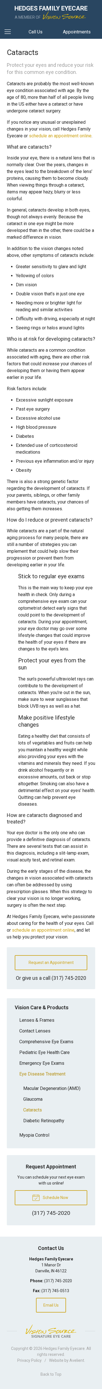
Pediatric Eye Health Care (44, 1052)
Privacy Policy (29, 1360)
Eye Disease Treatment (42, 1074)
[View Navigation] (9, 32)
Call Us (35, 32)
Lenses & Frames (36, 1020)
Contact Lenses (34, 1031)
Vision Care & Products (42, 1007)
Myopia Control (34, 1135)
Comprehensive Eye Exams (46, 1041)
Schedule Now (55, 1197)
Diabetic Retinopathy (43, 1120)
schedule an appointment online (60, 135)
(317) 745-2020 (69, 978)
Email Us (51, 1305)
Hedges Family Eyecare (64, 1348)
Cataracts (32, 1110)
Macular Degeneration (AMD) (51, 1088)
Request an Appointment (51, 962)
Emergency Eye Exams (41, 1063)
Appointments (77, 32)
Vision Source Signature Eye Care (51, 1331)
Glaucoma (32, 1099)
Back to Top (51, 1374)
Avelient (76, 1360)
